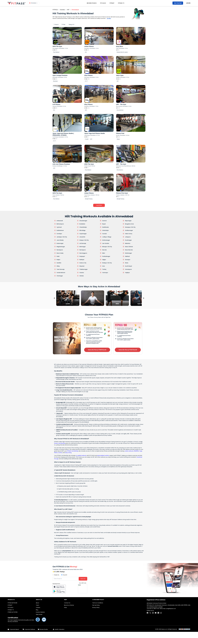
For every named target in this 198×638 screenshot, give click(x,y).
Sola (103, 266)
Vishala (81, 276)
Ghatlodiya (105, 230)
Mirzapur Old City (107, 246)
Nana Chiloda (129, 246)
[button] (33, 3)
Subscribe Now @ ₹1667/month (97, 349)
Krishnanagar (106, 240)
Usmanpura (128, 269)
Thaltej (104, 269)
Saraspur (127, 259)
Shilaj (58, 266)
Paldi (58, 256)
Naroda (104, 250)
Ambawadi (60, 220)
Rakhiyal (81, 259)
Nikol (103, 253)
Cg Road (59, 227)
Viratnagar (60, 276)
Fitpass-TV (121, 3)
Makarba (127, 243)
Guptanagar (83, 233)
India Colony (128, 233)
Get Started (178, 3)
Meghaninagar (61, 246)
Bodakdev (82, 224)
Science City (82, 263)
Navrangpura (83, 253)
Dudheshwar (60, 230)
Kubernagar (60, 243)
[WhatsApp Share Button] (161, 613)
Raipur (58, 259)
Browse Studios (91, 3)
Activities (62, 9)
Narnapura (82, 250)
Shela (126, 263)
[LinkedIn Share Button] (158, 613)
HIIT (68, 9)
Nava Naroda (129, 250)
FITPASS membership (72, 451)
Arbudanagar (83, 220)
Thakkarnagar (83, 269)
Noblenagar (128, 253)
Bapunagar (128, 220)
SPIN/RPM (136, 451)
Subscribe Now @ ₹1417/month (128, 349)
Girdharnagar (129, 230)
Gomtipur (59, 233)
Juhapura (128, 237)
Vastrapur (105, 272)
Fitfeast (112, 3)
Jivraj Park (82, 237)
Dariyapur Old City (130, 227)
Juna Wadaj (60, 240)
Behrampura (60, 224)
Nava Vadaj (60, 253)
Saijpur (104, 259)
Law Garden (105, 243)
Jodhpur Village (106, 237)
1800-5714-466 (158, 608)
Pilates (56, 452)
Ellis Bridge (82, 230)
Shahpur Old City (107, 263)
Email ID (65, 575)
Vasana (81, 272)
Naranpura (60, 250)
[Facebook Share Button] (147, 613)
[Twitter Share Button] (150, 613)
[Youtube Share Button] (155, 613)
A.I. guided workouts (81, 455)
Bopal (104, 224)
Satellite (59, 263)
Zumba (60, 452)
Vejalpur (127, 272)
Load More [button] (99, 205)
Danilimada (105, 227)
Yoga (140, 451)
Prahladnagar (106, 256)
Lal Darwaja (82, 243)
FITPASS (55, 9)
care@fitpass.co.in (171, 608)
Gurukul (104, 233)
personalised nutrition (103, 455)
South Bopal (128, 266)
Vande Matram (61, 272)
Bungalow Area (129, 224)
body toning (68, 452)
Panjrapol (82, 256)
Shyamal (81, 266)
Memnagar (82, 246)
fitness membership (59, 443)
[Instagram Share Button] (153, 613)
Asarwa (104, 220)
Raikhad (127, 256)
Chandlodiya (83, 227)
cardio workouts (129, 451)
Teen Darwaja (60, 269)
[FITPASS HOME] (16, 3)
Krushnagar (128, 240)
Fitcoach (103, 3)
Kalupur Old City (84, 240)
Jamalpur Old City (62, 237)
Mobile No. (56, 575)
